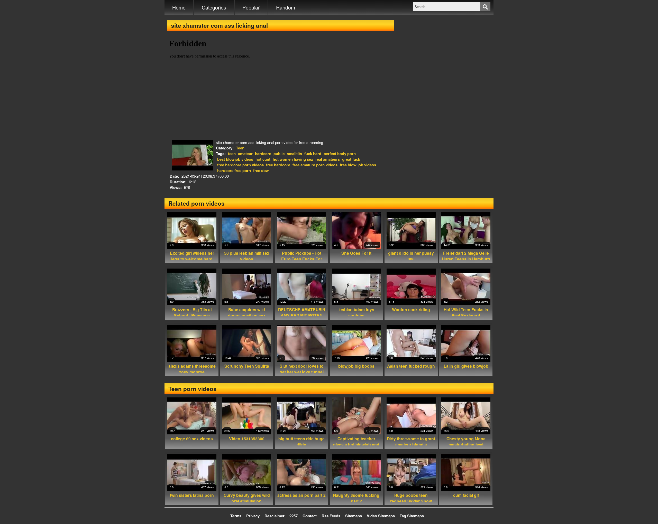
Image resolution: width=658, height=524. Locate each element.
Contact (310, 516)
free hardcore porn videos (240, 165)
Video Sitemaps (381, 516)
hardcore (263, 153)
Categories (214, 7)
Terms (235, 516)
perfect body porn (340, 153)
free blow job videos (358, 165)
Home (179, 7)
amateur (245, 153)
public (279, 153)
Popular (251, 7)
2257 (293, 516)
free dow (261, 170)
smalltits (294, 153)
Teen (240, 148)
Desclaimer (274, 516)
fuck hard (312, 153)
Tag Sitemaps (412, 516)
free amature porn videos (315, 165)
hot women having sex (293, 159)
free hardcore (278, 165)
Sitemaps (353, 516)
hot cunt (262, 159)
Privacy (253, 516)
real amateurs (327, 159)
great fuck (351, 159)
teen (232, 153)
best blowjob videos (235, 159)
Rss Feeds (331, 516)
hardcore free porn (234, 170)
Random (285, 7)
